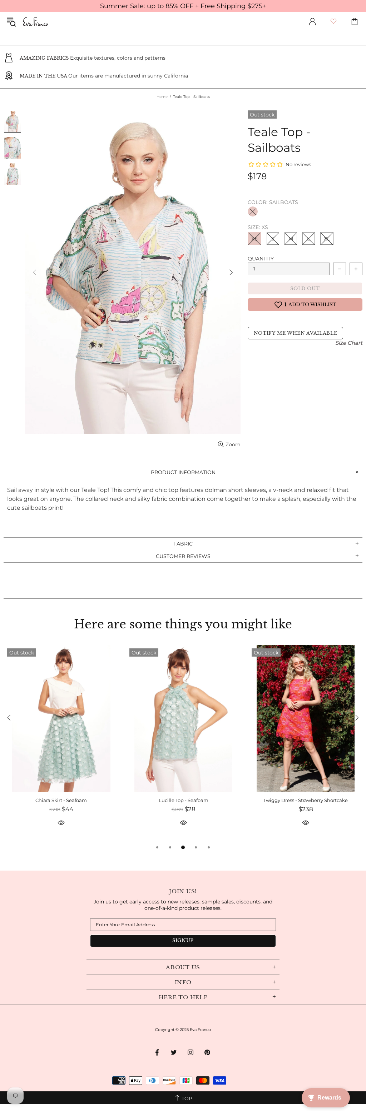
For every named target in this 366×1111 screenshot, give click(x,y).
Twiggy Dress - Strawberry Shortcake (305, 800)
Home (162, 96)
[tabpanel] (61, 744)
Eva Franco (35, 21)
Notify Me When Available (295, 333)
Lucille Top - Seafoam (183, 800)
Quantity (261, 258)
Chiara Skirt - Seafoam (61, 800)
